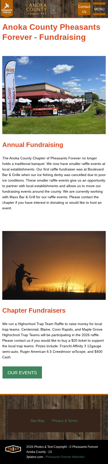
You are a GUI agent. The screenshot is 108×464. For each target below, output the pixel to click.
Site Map (37, 421)
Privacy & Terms (65, 421)
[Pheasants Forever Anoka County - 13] (7, 9)
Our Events (22, 372)
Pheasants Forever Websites (65, 457)
